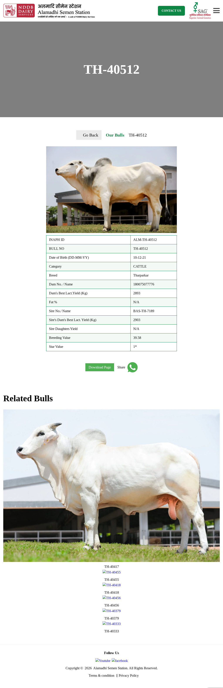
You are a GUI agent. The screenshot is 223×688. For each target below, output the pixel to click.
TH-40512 (138, 135)
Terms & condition (101, 675)
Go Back (90, 135)
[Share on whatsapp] (131, 367)
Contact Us (171, 10)
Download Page (100, 367)
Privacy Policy (129, 675)
